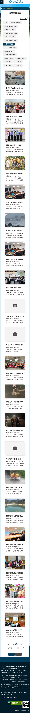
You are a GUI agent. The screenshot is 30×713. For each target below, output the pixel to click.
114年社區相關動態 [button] (9, 29)
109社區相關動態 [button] (21, 58)
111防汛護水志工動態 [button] (10, 54)
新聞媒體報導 (10, 8)
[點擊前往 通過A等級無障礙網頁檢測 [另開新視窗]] (16, 703)
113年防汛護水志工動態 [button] (10, 40)
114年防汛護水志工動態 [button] (10, 33)
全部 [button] (5, 22)
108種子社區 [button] (7, 65)
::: (0, 663)
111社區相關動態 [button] (8, 51)
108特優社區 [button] (18, 65)
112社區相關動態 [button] (8, 44)
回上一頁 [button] (11, 654)
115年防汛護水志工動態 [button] (10, 26)
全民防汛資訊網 (16, 2)
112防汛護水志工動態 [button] (10, 47)
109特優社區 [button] (18, 61)
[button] (18, 648)
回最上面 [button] (18, 654)
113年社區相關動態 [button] (9, 37)
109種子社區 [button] (7, 61)
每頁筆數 (10, 648)
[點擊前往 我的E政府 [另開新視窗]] (9, 702)
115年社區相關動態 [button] (15, 22)
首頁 (4, 8)
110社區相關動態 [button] (8, 58)
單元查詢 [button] (22, 18)
